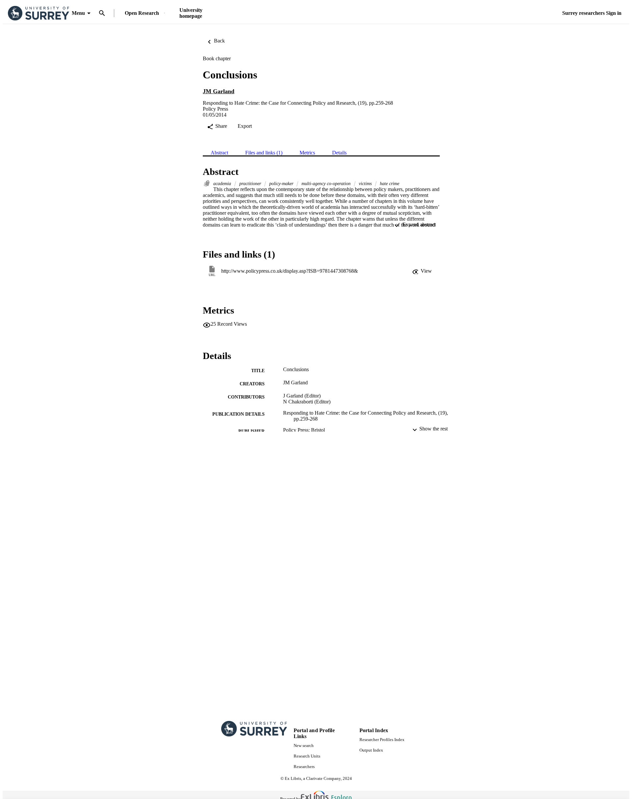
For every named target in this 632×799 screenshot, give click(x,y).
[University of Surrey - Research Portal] (38, 13)
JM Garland (218, 91)
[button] (421, 271)
